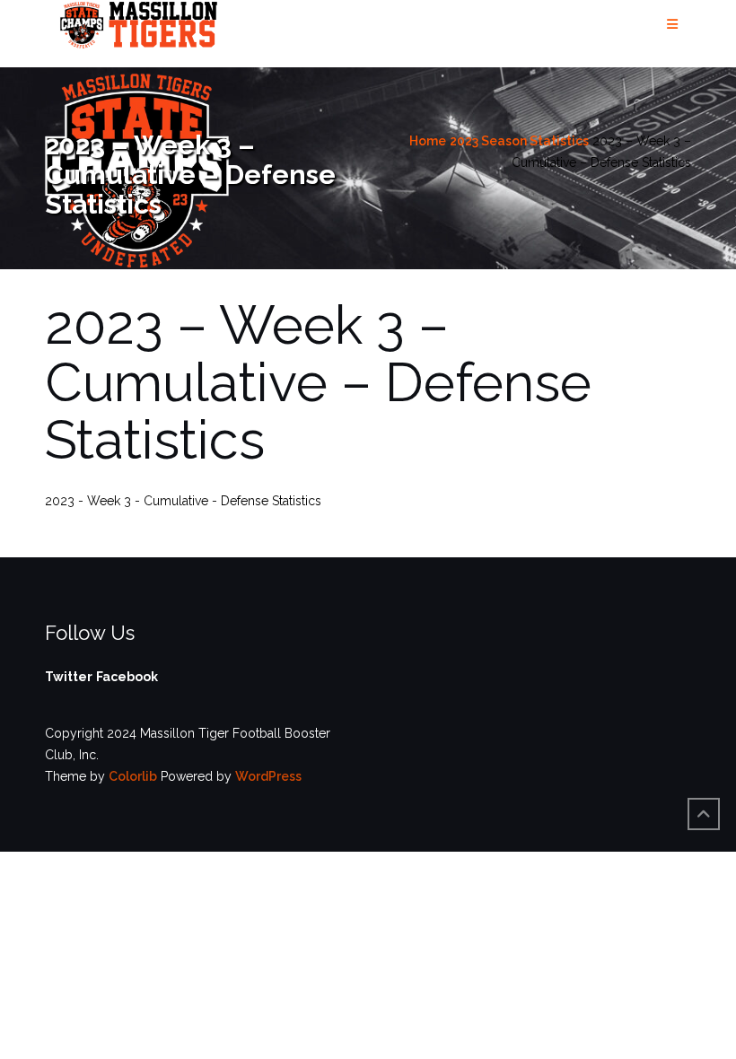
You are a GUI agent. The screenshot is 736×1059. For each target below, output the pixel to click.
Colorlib (133, 776)
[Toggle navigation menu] (672, 24)
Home (427, 141)
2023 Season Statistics (519, 141)
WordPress (268, 776)
